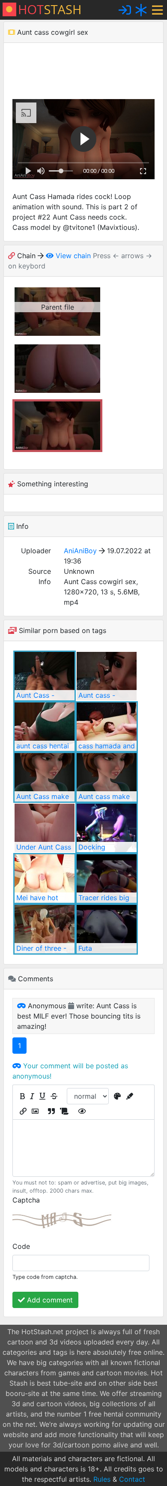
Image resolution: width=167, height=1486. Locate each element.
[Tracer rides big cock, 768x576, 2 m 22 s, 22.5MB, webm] (107, 878)
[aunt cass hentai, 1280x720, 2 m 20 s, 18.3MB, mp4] (45, 726)
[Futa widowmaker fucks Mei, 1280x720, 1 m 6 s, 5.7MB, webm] (107, 929)
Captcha (26, 1200)
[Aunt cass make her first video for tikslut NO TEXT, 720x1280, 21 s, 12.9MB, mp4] (107, 777)
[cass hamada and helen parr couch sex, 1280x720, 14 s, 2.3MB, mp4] (107, 726)
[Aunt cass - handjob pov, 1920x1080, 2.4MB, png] (107, 676)
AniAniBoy (80, 550)
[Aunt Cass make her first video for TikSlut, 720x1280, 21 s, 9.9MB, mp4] (45, 777)
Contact (132, 1479)
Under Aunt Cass (43, 847)
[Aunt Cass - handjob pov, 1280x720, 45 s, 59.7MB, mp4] (45, 676)
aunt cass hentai (42, 745)
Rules (101, 1479)
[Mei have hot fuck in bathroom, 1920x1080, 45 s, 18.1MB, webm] (45, 878)
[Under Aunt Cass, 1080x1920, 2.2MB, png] (45, 828)
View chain (72, 255)
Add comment (49, 1300)
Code (21, 1246)
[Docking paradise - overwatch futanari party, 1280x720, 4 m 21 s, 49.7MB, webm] (107, 828)
